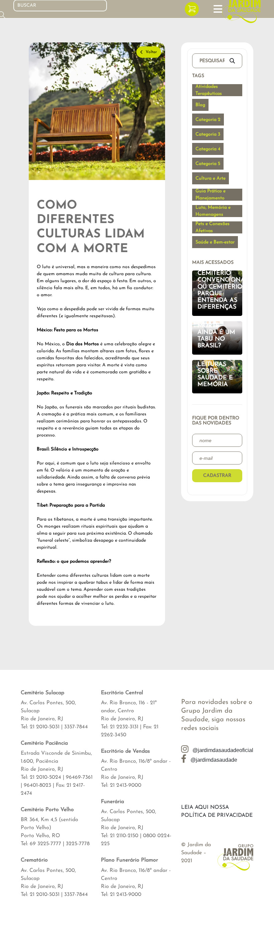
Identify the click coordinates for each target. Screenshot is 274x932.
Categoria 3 (207, 134)
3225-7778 (78, 844)
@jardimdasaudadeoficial (222, 750)
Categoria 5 (207, 163)
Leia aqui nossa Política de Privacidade (217, 811)
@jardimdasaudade (213, 760)
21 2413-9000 (125, 785)
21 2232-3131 (124, 727)
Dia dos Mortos (82, 344)
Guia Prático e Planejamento (210, 195)
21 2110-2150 (124, 835)
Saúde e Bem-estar (215, 242)
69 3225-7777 (45, 844)
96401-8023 (37, 785)
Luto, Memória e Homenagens (213, 211)
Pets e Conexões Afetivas (212, 227)
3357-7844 (76, 727)
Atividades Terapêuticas (208, 90)
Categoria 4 (207, 149)
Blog (200, 105)
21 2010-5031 (44, 727)
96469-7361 (79, 777)
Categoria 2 (208, 119)
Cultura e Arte (210, 178)
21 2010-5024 (45, 777)
